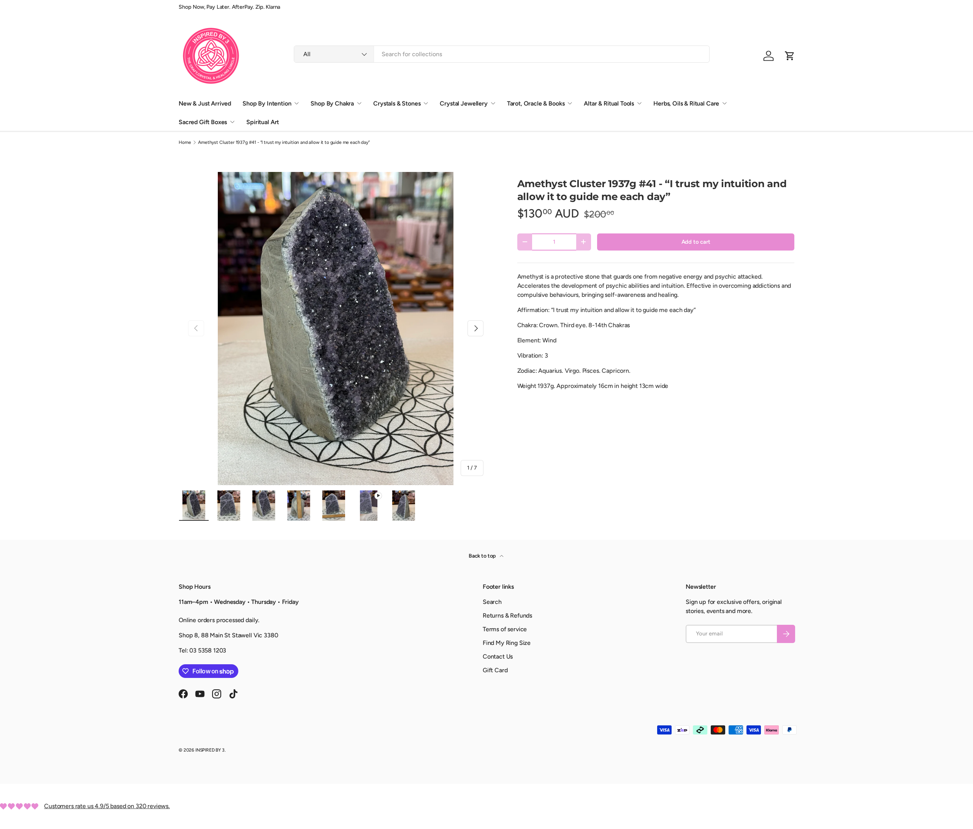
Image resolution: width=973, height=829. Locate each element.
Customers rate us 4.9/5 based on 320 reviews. (107, 806)
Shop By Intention (266, 103)
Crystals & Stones (396, 103)
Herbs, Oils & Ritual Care (686, 103)
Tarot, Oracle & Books (536, 103)
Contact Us (498, 656)
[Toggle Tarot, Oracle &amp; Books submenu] (569, 103)
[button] (789, 55)
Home (185, 142)
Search (492, 601)
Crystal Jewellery (463, 103)
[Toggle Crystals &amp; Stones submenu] (425, 103)
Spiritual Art (262, 122)
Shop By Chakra (332, 103)
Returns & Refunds (507, 615)
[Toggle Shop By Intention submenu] (296, 103)
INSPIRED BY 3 (210, 750)
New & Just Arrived (205, 103)
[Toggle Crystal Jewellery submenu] (493, 103)
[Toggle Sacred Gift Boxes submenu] (232, 121)
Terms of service (505, 629)
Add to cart (695, 241)
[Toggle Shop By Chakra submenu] (359, 103)
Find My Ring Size (507, 642)
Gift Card (495, 670)
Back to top (483, 556)
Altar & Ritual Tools (609, 103)
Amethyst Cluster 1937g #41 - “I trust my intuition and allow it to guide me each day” (283, 142)
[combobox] (501, 54)
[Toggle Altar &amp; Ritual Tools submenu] (639, 103)
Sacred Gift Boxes (203, 122)
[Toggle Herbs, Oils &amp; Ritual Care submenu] (724, 103)
